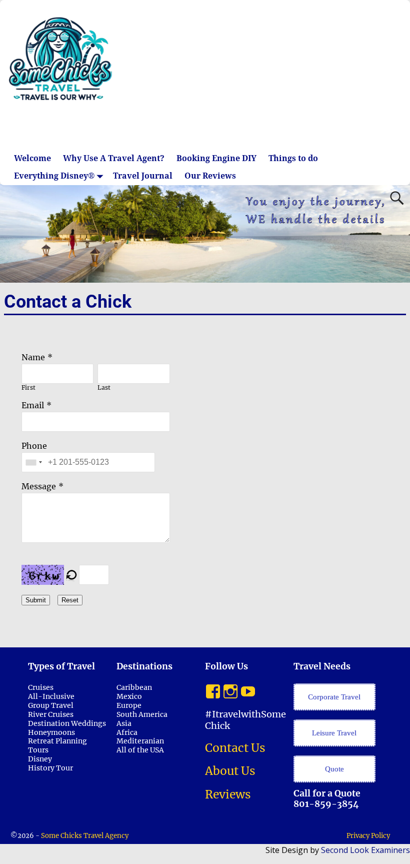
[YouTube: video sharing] (248, 688)
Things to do (293, 158)
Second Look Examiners (365, 849)
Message (39, 486)
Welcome (32, 158)
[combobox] (33, 462)
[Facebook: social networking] (213, 688)
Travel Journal (142, 176)
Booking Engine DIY (216, 158)
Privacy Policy (368, 835)
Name (33, 357)
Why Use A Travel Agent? (113, 158)
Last (104, 387)
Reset (70, 600)
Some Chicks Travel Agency (84, 835)
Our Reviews (210, 176)
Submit (36, 600)
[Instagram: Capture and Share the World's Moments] (230, 688)
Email (33, 405)
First (29, 387)
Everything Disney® (54, 176)
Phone (34, 446)
